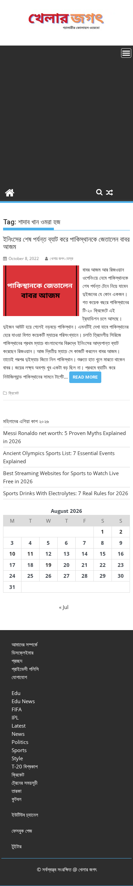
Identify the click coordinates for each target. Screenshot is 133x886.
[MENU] (126, 53)
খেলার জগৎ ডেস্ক (61, 258)
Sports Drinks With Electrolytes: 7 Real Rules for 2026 (65, 493)
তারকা (16, 790)
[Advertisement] (66, 115)
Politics (20, 742)
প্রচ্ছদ (17, 660)
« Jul (64, 607)
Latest (19, 725)
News (18, 733)
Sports (19, 750)
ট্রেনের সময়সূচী (25, 782)
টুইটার (16, 846)
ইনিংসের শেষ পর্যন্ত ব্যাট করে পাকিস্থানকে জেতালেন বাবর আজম (66, 243)
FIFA (17, 709)
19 (48, 564)
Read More (85, 377)
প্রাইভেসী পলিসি (25, 668)
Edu (16, 693)
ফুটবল (16, 799)
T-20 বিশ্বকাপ (25, 766)
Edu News (23, 701)
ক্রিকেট (14, 393)
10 (12, 553)
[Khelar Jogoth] (10, 192)
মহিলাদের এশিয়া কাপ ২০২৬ (26, 421)
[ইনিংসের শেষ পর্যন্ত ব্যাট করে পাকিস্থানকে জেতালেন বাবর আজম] (41, 269)
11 (30, 553)
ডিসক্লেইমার (22, 652)
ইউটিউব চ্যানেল (25, 814)
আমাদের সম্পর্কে (25, 644)
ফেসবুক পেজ (22, 830)
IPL (15, 717)
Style (17, 758)
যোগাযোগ (19, 677)
